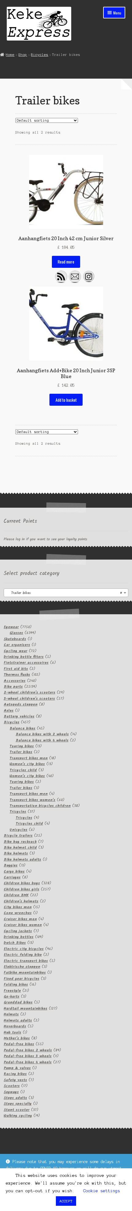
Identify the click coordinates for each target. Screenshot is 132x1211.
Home (10, 55)
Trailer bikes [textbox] (64, 593)
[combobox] (66, 592)
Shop (22, 55)
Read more (66, 262)
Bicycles (39, 55)
